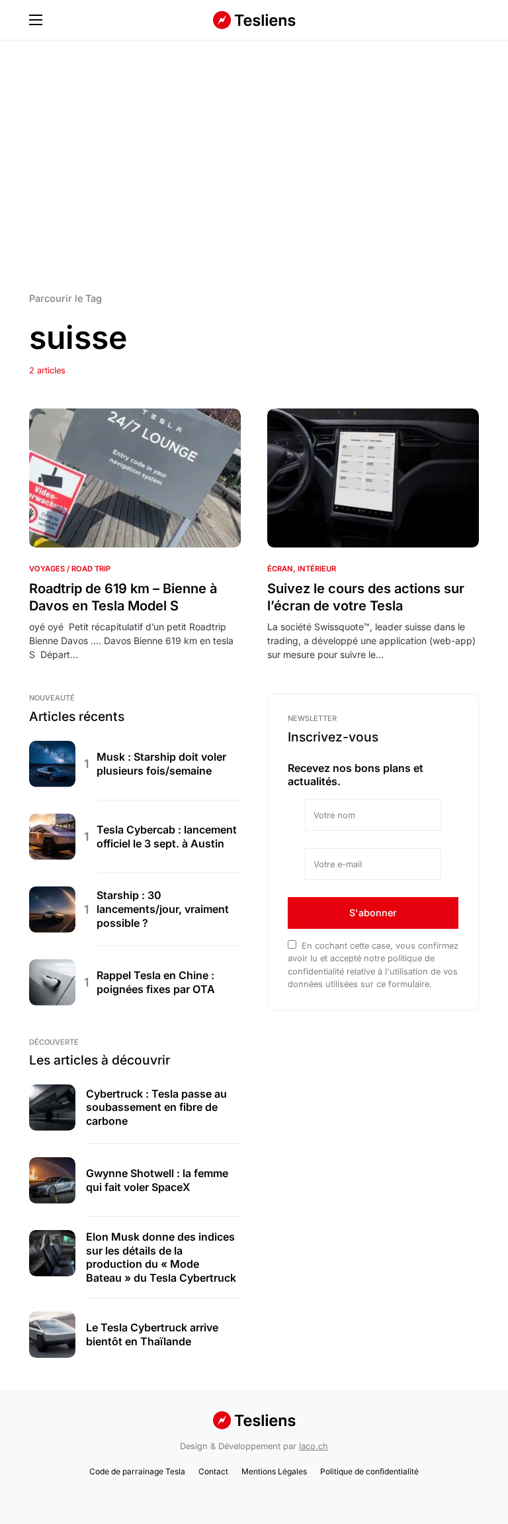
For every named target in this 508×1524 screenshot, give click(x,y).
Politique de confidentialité (369, 1471)
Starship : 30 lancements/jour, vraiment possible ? (163, 908)
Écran (280, 568)
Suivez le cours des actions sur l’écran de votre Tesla (365, 597)
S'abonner (373, 912)
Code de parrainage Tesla (137, 1471)
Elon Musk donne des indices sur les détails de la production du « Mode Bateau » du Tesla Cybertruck (161, 1257)
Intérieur (317, 568)
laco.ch (313, 1446)
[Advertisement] (254, 165)
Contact (213, 1471)
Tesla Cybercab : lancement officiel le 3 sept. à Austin (167, 836)
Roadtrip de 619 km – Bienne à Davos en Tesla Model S (123, 597)
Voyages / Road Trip (69, 568)
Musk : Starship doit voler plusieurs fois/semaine (161, 763)
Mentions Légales (274, 1471)
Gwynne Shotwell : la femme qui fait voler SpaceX (157, 1180)
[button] (35, 20)
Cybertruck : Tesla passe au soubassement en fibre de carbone (156, 1107)
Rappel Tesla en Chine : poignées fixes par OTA (156, 982)
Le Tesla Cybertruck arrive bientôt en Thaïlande (152, 1334)
